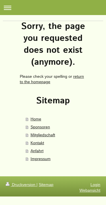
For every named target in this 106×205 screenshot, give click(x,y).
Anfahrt (37, 150)
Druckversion (23, 184)
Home (36, 119)
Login (95, 184)
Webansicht (89, 190)
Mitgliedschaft (43, 135)
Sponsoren (40, 127)
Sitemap (46, 184)
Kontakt (37, 143)
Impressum (41, 158)
